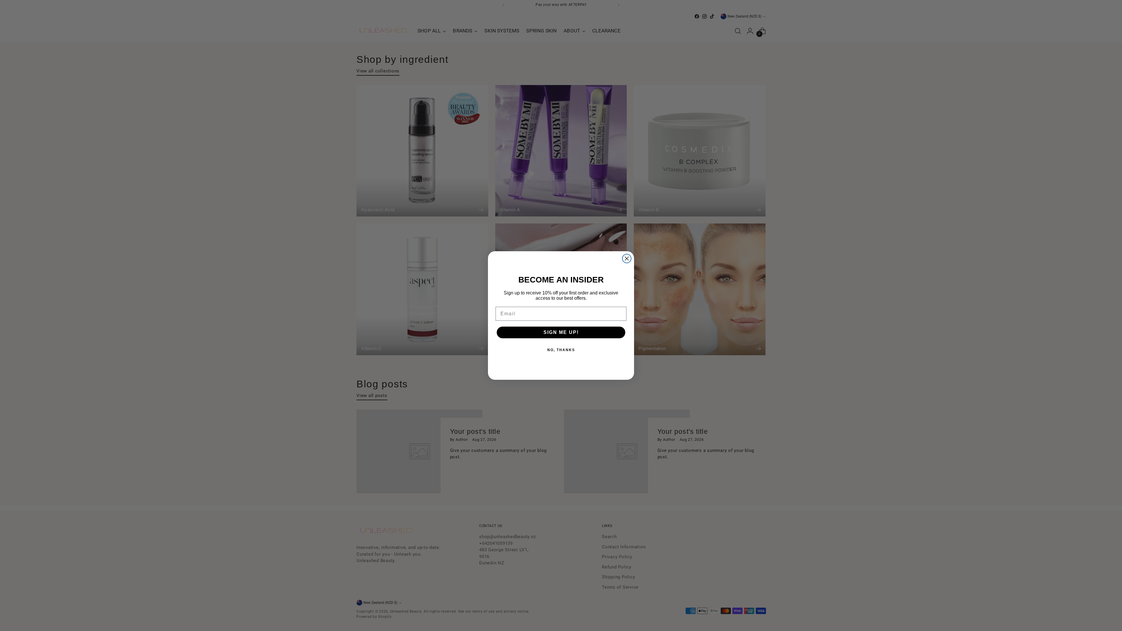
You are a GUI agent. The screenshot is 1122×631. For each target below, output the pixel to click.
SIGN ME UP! (561, 332)
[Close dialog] (626, 258)
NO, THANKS (561, 350)
